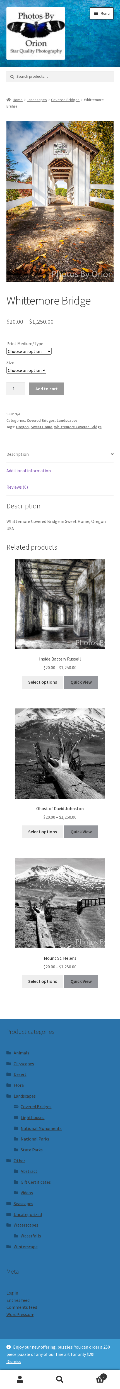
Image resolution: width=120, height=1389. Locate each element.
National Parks (35, 1139)
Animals (21, 1053)
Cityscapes (24, 1063)
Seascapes (23, 1203)
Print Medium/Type (24, 343)
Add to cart (46, 388)
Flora (19, 1085)
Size (10, 362)
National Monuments (41, 1128)
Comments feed (21, 1307)
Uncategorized (28, 1214)
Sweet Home (41, 426)
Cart (92, 1375)
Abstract (29, 1171)
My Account (20, 1379)
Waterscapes (26, 1225)
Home (18, 99)
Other (19, 1160)
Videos (27, 1192)
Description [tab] (17, 454)
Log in (12, 1293)
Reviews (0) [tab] (17, 487)
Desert (20, 1074)
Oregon (22, 426)
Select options (42, 682)
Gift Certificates (36, 1182)
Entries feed (18, 1300)
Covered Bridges (65, 99)
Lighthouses (32, 1117)
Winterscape (26, 1246)
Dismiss (13, 1361)
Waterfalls (31, 1236)
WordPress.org (20, 1314)
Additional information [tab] (28, 470)
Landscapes (37, 99)
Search (60, 1379)
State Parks (32, 1149)
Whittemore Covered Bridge (78, 426)
